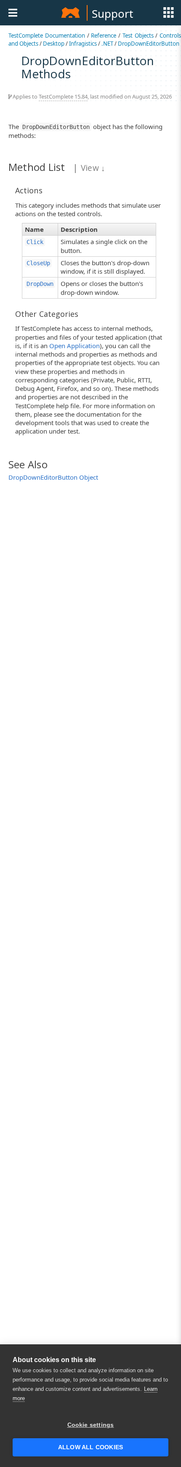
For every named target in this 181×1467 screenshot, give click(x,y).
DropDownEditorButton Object (53, 477)
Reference (103, 35)
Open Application (74, 345)
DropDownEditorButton (148, 43)
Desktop (53, 43)
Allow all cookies (90, 1447)
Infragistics (83, 43)
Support (112, 13)
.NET (107, 43)
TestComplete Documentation (46, 35)
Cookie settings (90, 1425)
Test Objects (138, 35)
